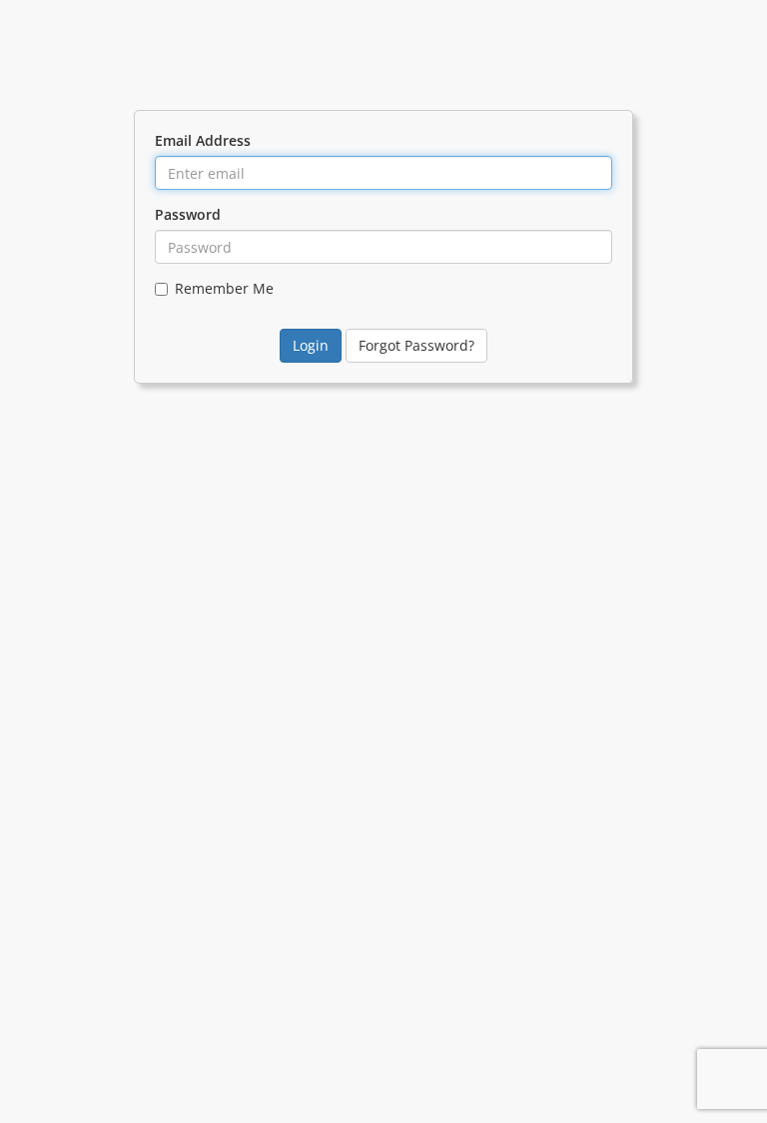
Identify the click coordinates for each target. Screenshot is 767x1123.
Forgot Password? (416, 345)
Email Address (203, 140)
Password (188, 214)
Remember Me (224, 288)
